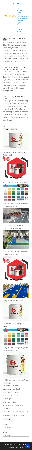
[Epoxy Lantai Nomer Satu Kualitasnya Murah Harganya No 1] (16, 249)
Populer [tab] (12, 129)
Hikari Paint (20, 444)
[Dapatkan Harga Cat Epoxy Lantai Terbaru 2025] (16, 149)
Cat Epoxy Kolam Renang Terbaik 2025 (16, 182)
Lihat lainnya (7, 257)
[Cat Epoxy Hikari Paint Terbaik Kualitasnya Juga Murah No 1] (16, 223)
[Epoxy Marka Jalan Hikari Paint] (16, 298)
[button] (23, 4)
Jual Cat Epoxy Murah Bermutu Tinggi (15, 380)
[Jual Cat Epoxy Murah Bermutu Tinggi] (16, 377)
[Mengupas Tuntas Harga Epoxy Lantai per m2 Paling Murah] (16, 201)
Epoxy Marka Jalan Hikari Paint (13, 301)
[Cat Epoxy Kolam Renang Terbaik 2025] (16, 179)
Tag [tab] (17, 129)
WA (28, 446)
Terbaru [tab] (6, 129)
